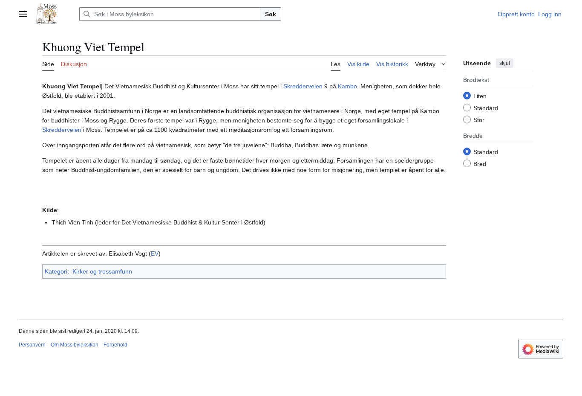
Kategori (56, 271)
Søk (270, 14)
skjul (504, 63)
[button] (23, 14)
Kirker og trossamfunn (102, 271)
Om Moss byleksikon (74, 345)
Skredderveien (303, 86)
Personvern (32, 345)
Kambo (347, 86)
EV (154, 253)
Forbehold (115, 345)
